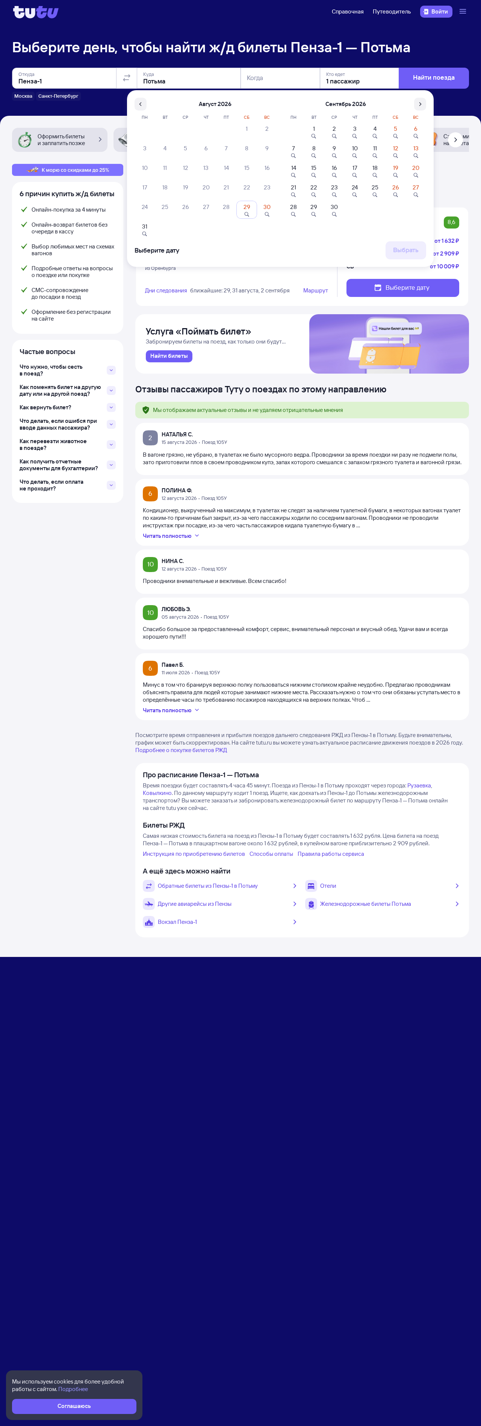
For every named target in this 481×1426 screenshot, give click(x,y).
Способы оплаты (271, 853)
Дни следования (166, 290)
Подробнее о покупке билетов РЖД (181, 750)
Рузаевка (419, 785)
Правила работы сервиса (331, 853)
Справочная (348, 11)
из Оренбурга (160, 268)
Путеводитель (392, 11)
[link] (169, 356)
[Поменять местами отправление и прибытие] (126, 78)
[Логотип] (36, 11)
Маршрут (315, 290)
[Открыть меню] (463, 11)
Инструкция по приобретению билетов (194, 853)
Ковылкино (157, 792)
